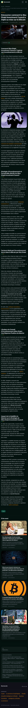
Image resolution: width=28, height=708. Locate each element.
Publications (7, 6)
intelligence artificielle (14, 698)
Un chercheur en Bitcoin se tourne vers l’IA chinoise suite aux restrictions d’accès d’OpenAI (13, 666)
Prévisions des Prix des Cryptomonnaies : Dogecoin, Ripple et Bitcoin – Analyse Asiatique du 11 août (13, 658)
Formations (4, 698)
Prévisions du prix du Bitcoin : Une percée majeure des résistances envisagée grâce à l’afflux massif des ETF (12, 671)
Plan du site (24, 686)
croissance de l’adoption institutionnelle (11, 143)
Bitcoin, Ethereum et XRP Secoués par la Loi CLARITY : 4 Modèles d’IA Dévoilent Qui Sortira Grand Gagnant (13, 676)
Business (21, 696)
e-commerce (4, 700)
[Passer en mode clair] (22, 2)
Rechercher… (5, 649)
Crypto (3, 12)
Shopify (24, 693)
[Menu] (26, 2)
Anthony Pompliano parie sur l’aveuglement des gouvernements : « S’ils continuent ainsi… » (13, 662)
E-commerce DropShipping (13, 693)
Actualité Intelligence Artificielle (9, 696)
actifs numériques (13, 504)
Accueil (2, 6)
